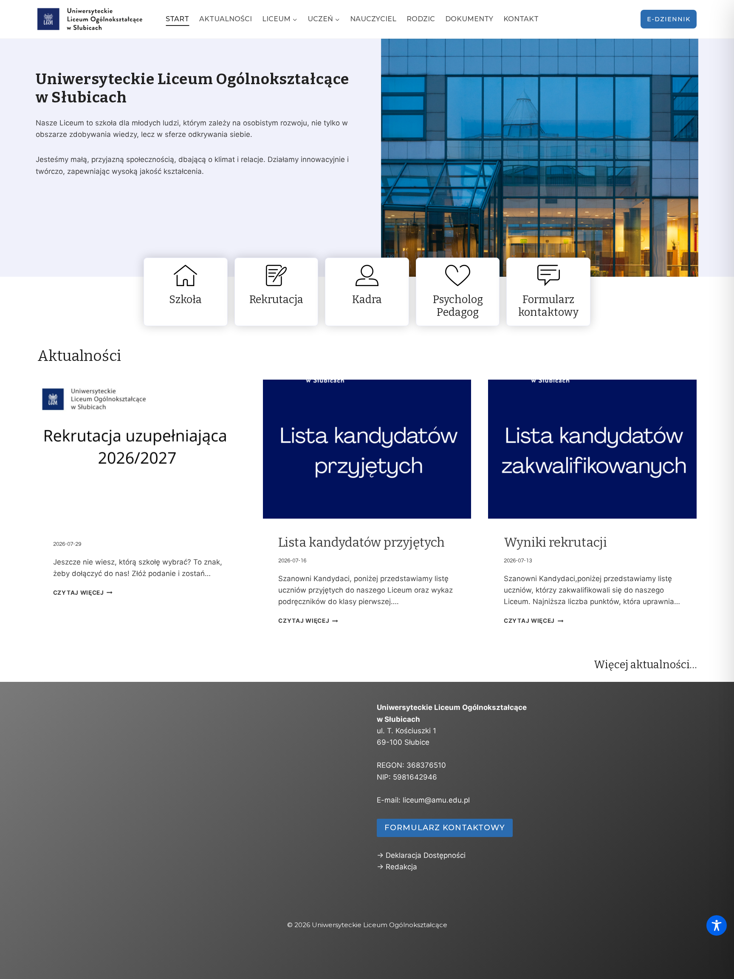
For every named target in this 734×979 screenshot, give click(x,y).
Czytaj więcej (78, 592)
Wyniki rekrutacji (555, 542)
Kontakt (521, 19)
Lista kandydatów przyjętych (361, 542)
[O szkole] (186, 292)
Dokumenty (469, 19)
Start (177, 19)
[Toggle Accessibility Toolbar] (717, 925)
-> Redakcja (397, 867)
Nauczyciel (373, 19)
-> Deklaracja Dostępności (421, 855)
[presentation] (141, 449)
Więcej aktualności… (645, 664)
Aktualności (225, 19)
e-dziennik (668, 19)
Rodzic (421, 19)
